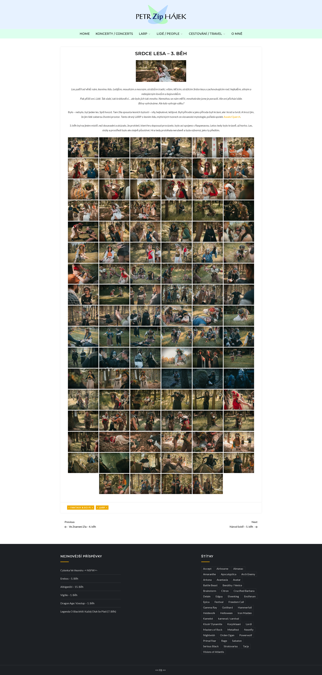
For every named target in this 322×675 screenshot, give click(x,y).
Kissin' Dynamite (212, 624)
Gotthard (227, 607)
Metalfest (233, 629)
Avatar (237, 579)
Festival (218, 601)
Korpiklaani (234, 624)
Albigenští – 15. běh (71, 586)
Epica (206, 601)
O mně (236, 34)
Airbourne (222, 568)
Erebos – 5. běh (69, 578)
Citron (225, 590)
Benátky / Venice (232, 585)
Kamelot (208, 618)
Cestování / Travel (205, 34)
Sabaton (237, 640)
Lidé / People (168, 34)
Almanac (238, 568)
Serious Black (211, 646)
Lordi (249, 624)
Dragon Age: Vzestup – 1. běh (77, 603)
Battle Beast (210, 585)
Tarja (246, 646)
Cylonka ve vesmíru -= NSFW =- (79, 570)
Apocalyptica (228, 574)
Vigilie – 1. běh (68, 595)
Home (85, 34)
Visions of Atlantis (213, 651)
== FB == (160, 670)
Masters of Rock (212, 629)
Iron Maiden (245, 613)
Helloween (226, 613)
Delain (206, 596)
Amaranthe (209, 574)
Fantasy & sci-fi (80, 507)
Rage (224, 640)
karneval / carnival (228, 618)
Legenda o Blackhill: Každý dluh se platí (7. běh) (88, 611)
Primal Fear (209, 640)
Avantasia (222, 579)
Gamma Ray (210, 607)
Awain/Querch (232, 116)
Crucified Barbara (244, 590)
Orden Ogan (227, 635)
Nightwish (209, 635)
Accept (207, 568)
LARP (143, 34)
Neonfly (248, 629)
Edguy (219, 596)
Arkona (207, 579)
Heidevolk (209, 613)
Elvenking (233, 596)
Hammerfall (245, 607)
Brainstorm (209, 590)
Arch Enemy (248, 574)
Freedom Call (236, 601)
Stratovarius (231, 646)
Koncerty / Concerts (114, 34)
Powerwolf (245, 635)
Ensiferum (250, 596)
